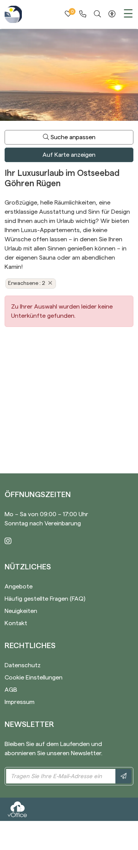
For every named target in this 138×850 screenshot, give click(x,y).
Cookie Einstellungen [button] (33, 677)
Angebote (19, 586)
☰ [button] (128, 14)
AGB (11, 690)
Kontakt (16, 623)
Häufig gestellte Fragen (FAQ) (45, 599)
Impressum (19, 702)
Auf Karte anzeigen (69, 155)
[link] (83, 14)
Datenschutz (23, 665)
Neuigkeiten (21, 611)
